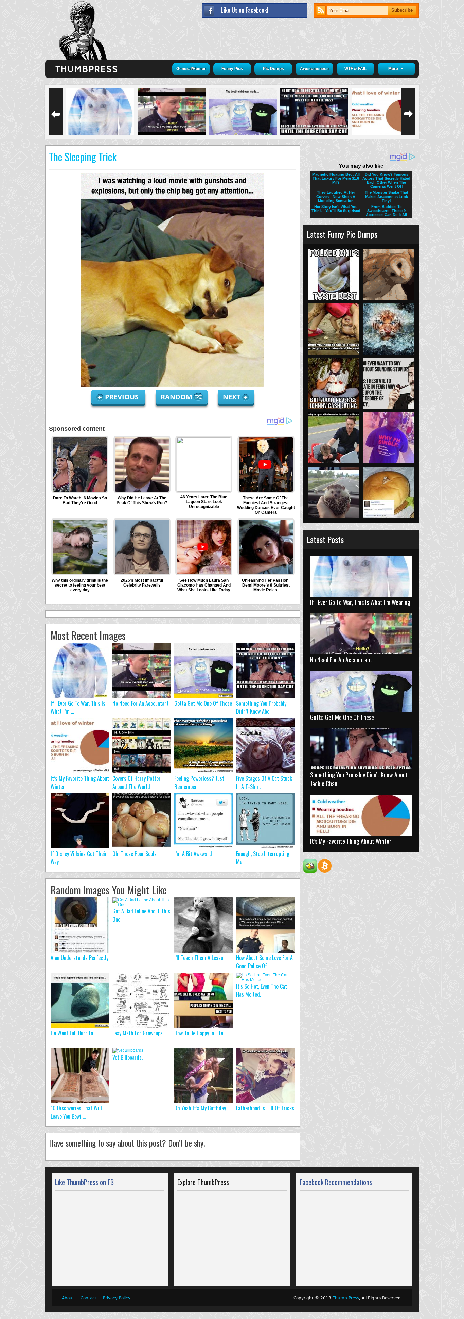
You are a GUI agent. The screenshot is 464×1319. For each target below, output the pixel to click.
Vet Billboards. (127, 1057)
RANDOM (177, 396)
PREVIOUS (122, 396)
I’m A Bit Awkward (193, 854)
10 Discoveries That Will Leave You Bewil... (76, 1112)
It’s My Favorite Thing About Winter (350, 841)
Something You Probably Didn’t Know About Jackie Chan (359, 779)
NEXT (231, 396)
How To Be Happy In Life (198, 1033)
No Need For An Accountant (140, 703)
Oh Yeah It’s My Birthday (200, 1108)
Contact (88, 1298)
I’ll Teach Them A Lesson (200, 958)
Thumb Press (346, 1298)
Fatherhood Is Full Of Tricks (265, 1108)
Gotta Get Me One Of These (203, 703)
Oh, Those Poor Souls (134, 854)
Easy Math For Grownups (137, 1033)
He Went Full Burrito (72, 1033)
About (68, 1298)
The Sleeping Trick (83, 156)
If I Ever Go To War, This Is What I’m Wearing (360, 602)
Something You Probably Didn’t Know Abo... (261, 707)
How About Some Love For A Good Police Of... (264, 962)
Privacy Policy (116, 1298)
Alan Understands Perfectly (79, 958)
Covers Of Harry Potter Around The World (136, 782)
